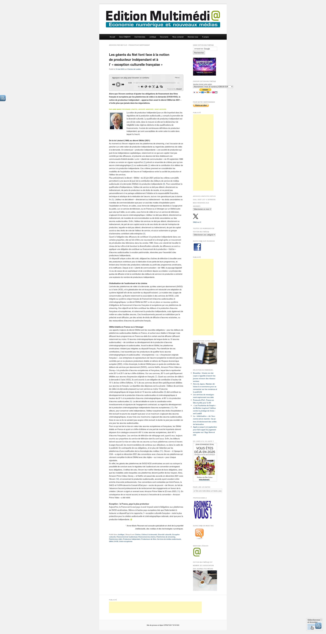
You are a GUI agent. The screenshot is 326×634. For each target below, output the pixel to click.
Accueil (112, 37)
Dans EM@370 (124, 37)
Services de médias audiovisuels (169, 539)
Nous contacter (178, 37)
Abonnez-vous (193, 37)
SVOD (116, 541)
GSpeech (179, 89)
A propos (205, 37)
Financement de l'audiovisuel (127, 537)
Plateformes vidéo (115, 539)
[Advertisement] (203, 152)
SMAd (111, 541)
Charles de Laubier (134, 69)
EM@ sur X (197, 222)
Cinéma (138, 534)
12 (117, 479)
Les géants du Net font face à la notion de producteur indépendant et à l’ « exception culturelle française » (139, 59)
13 (178, 491)
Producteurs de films (148, 539)
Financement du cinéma (147, 537)
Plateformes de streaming (165, 537)
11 (161, 451)
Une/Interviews (139, 37)
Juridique (152, 37)
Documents (164, 37)
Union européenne (125, 541)
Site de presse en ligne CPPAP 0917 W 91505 (163, 625)
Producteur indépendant (131, 539)
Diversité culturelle (165, 534)
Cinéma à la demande (149, 534)
